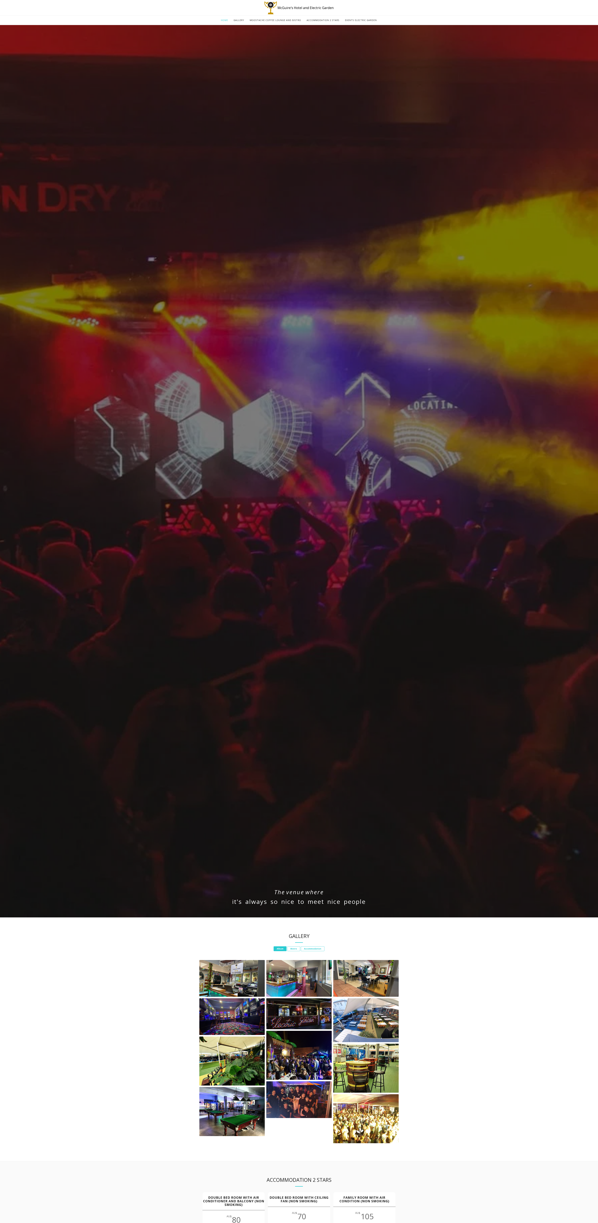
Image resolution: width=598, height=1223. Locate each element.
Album (280, 948)
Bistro (293, 948)
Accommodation (312, 948)
